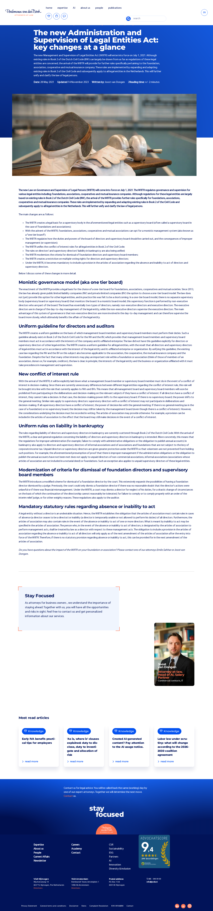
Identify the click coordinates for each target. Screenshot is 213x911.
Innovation (115, 864)
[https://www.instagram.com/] (189, 906)
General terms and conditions (53, 906)
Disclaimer (73, 906)
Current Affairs (42, 856)
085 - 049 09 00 (154, 879)
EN (204, 13)
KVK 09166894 (117, 906)
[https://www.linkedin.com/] (177, 906)
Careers (75, 844)
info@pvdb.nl (152, 882)
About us (39, 848)
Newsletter (40, 860)
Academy (76, 848)
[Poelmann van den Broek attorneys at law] (25, 13)
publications (115, 8)
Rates (84, 906)
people (99, 8)
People (37, 852)
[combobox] (204, 12)
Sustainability (116, 848)
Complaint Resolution (98, 906)
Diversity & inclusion (120, 868)
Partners (113, 856)
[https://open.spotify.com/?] (183, 906)
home (49, 8)
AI (74, 8)
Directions (38, 888)
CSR (111, 844)
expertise (62, 8)
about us (85, 8)
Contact (68, 796)
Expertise (39, 844)
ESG (111, 852)
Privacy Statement (29, 906)
